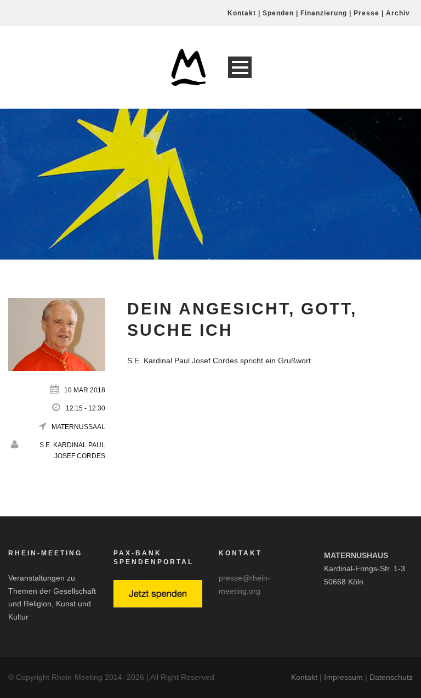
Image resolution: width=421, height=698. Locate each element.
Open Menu (240, 67)
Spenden (278, 13)
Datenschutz (391, 677)
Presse (366, 13)
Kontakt (241, 13)
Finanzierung (323, 13)
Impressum (343, 677)
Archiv (398, 13)
